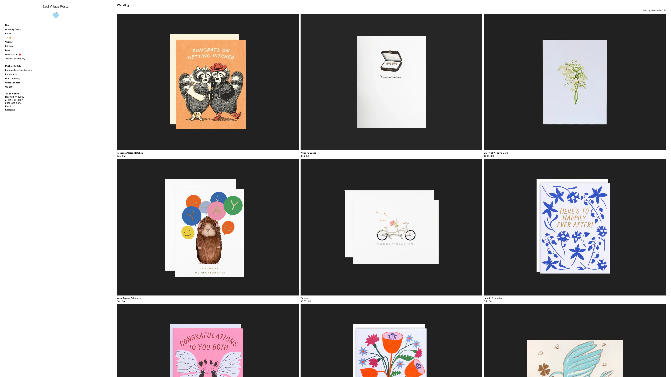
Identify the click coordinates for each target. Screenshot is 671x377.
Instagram (10, 109)
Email (8, 106)
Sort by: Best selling (653, 10)
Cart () (9, 87)
